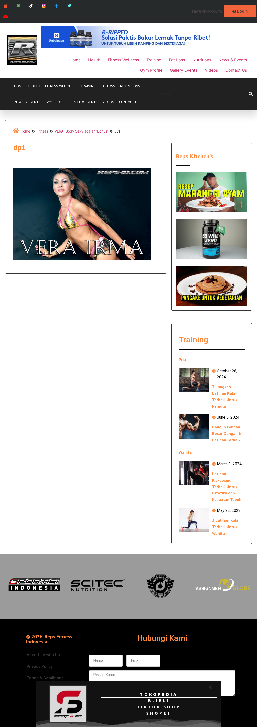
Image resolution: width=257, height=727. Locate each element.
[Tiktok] (31, 5)
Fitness (42, 131)
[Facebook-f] (56, 5)
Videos (108, 102)
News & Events (28, 102)
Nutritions (130, 86)
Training (88, 86)
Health (34, 86)
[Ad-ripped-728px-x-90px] (132, 46)
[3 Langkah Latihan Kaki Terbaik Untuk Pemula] (194, 380)
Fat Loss (108, 86)
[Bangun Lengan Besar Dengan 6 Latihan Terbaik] (194, 426)
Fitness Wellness (60, 86)
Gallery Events (84, 102)
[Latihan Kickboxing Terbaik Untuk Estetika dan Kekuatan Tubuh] (194, 473)
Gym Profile (56, 102)
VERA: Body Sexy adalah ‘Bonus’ (81, 131)
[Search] (250, 94)
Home (18, 86)
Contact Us (129, 102)
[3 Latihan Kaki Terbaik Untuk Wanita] (194, 520)
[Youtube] (5, 17)
